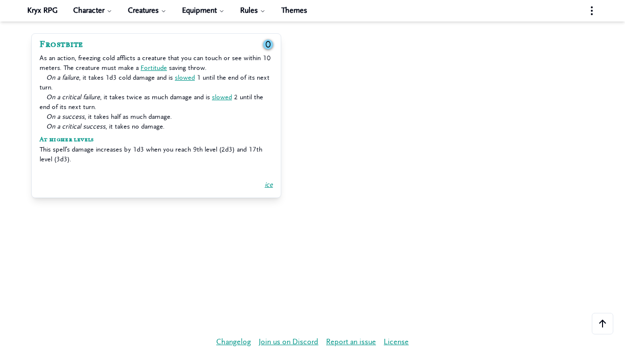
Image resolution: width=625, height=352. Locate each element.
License (396, 342)
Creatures (143, 10)
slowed (185, 77)
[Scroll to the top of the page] (602, 323)
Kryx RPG (42, 10)
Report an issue (351, 342)
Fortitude (154, 68)
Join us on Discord (288, 342)
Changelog (233, 342)
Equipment (199, 10)
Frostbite (61, 44)
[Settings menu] (591, 11)
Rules (249, 10)
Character (88, 10)
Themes (294, 10)
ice (269, 184)
